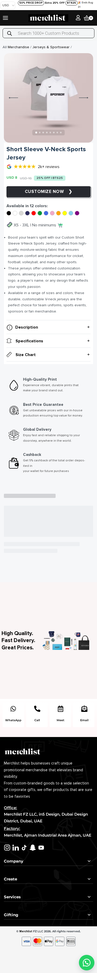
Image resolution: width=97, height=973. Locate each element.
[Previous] (13, 97)
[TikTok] (24, 847)
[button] (86, 962)
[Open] (5, 18)
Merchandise (18, 47)
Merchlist (25, 931)
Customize (39, 191)
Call (37, 720)
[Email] (84, 709)
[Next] (83, 97)
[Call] (37, 709)
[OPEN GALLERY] (48, 98)
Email (84, 720)
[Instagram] (7, 847)
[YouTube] (41, 847)
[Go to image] (36, 133)
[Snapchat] (32, 847)
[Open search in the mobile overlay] (48, 33)
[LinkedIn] (15, 847)
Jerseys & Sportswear (51, 47)
